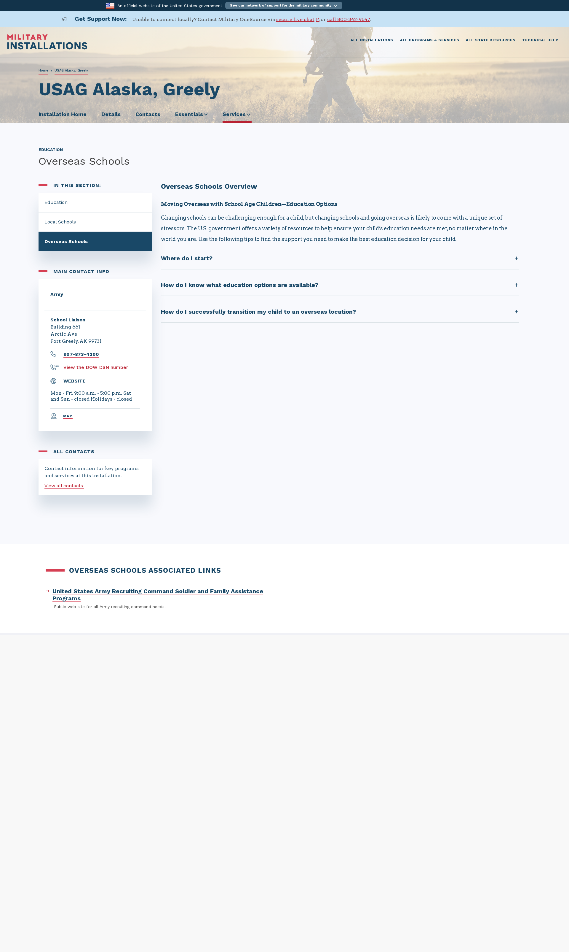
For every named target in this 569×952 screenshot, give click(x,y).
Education (56, 202)
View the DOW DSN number (95, 367)
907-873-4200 (81, 354)
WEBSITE (74, 381)
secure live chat (295, 19)
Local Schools (60, 222)
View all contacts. (64, 485)
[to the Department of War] (110, 5)
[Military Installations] (47, 48)
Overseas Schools (66, 241)
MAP (68, 416)
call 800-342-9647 (348, 19)
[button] (283, 5)
